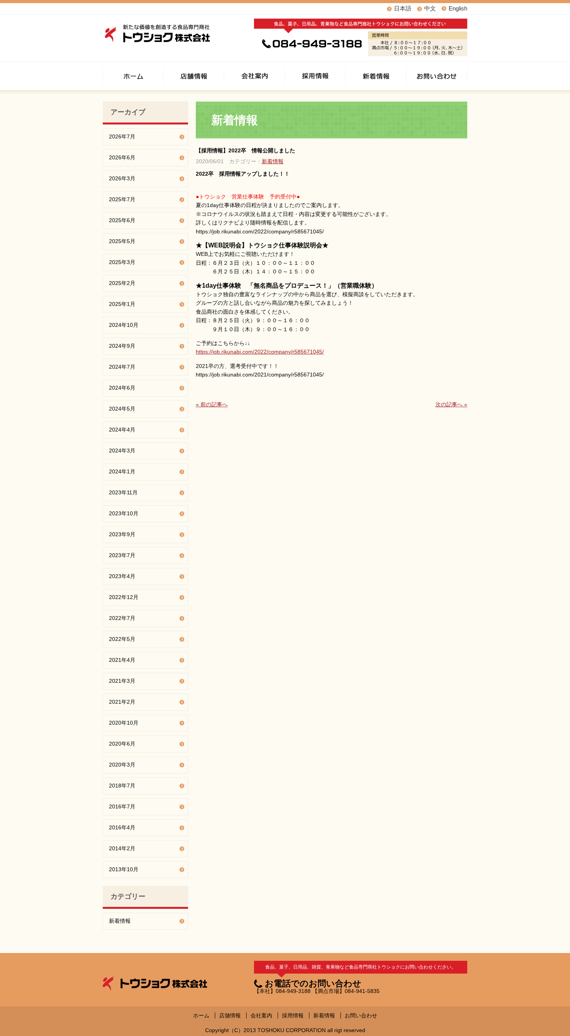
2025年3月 (122, 262)
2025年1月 (122, 304)
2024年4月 (122, 429)
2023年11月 (123, 492)
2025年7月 (122, 199)
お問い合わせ (361, 1015)
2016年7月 (122, 806)
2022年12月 (123, 597)
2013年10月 (123, 869)
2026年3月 (122, 178)
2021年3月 (122, 681)
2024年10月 (123, 325)
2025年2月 (122, 283)
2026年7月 (122, 136)
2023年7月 (122, 555)
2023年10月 (123, 513)
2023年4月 (122, 576)
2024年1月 (122, 471)
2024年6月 (122, 388)
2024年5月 (122, 409)
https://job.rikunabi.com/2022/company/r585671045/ (260, 352)
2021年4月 (122, 660)
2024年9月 (122, 346)
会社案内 (261, 1015)
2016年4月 (122, 827)
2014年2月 (122, 848)
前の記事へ (212, 404)
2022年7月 (122, 618)
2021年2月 (122, 702)
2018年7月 (122, 785)
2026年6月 (122, 157)
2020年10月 (123, 723)
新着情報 (272, 161)
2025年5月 (122, 241)
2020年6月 (122, 744)
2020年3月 (122, 764)
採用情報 (293, 1015)
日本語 (402, 8)
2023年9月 (122, 534)
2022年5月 (122, 639)
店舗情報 (230, 1015)
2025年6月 (122, 220)
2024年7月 (122, 367)
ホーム (201, 1015)
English (458, 8)
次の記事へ (451, 404)
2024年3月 (122, 450)
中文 (430, 8)
